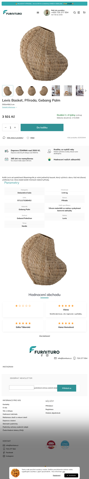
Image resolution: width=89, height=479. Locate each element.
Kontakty (6, 404)
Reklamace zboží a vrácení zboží (15, 417)
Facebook (41, 355)
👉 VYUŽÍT (68, 3)
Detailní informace (8, 107)
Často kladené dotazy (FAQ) (13, 430)
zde (63, 471)
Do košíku (42, 127)
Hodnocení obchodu (10, 414)
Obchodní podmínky (10, 424)
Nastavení (56, 475)
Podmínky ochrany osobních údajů (15, 427)
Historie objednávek (53, 413)
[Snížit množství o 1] (5, 128)
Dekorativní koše (24, 193)
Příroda (65, 200)
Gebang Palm (24, 209)
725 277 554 (82, 358)
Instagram (47, 355)
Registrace (49, 409)
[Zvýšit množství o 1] (15, 128)
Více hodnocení (44, 336)
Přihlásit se (66, 388)
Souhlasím (72, 475)
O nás (5, 408)
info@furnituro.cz (65, 358)
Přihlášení (49, 406)
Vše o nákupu (8, 411)
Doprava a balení (9, 421)
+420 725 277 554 (59, 12)
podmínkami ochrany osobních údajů (45, 388)
